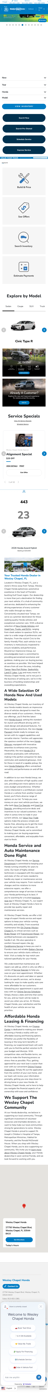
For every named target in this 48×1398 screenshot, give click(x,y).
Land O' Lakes (10, 672)
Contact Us (12, 1286)
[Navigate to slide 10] (35, 25)
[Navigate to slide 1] (7, 25)
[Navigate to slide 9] (32, 25)
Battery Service (36, 949)
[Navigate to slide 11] (38, 25)
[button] (24, 1206)
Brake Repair (10, 933)
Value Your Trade (30, 817)
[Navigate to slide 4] (16, 25)
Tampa (7, 669)
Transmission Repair (30, 933)
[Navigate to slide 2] (10, 25)
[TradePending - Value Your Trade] (24, 157)
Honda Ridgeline (16, 766)
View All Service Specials (22, 421)
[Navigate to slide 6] (22, 25)
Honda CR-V (29, 750)
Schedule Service (23, 424)
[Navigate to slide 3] (13, 25)
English (9, 1388)
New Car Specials (22, 805)
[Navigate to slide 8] (29, 25)
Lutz (20, 672)
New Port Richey (19, 669)
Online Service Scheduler (29, 991)
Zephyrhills (33, 669)
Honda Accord (15, 719)
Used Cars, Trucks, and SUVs (17, 629)
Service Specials (20, 970)
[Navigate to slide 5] (19, 25)
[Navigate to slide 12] (41, 25)
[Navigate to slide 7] (25, 25)
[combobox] (8, 1388)
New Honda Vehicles (25, 626)
